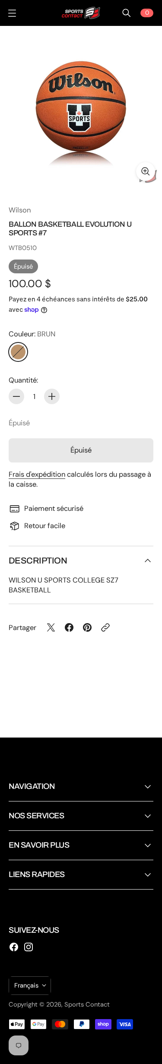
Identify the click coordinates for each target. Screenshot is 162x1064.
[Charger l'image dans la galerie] (145, 171)
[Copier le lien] (105, 627)
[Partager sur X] (51, 627)
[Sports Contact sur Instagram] (28, 947)
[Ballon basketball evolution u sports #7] (81, 107)
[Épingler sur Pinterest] (87, 627)
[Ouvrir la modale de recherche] (126, 13)
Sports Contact (87, 1004)
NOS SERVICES (36, 815)
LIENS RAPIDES (37, 874)
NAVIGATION (31, 786)
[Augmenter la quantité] (52, 396)
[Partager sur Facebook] (69, 627)
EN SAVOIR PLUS (39, 845)
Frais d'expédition (37, 474)
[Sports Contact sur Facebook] (14, 947)
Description (38, 560)
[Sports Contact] (81, 13)
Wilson (20, 210)
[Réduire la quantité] (16, 396)
